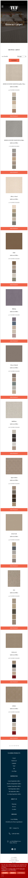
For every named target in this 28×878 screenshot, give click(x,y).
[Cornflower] (14, 160)
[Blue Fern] (14, 385)
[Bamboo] (14, 212)
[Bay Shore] (14, 619)
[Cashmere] (14, 674)
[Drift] (14, 558)
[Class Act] (14, 272)
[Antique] (14, 608)
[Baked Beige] (14, 104)
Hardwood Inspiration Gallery (14, 783)
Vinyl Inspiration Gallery (14, 789)
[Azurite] (14, 325)
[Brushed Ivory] (14, 108)
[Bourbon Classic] (14, 249)
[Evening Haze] (14, 562)
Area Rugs (14, 771)
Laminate (14, 763)
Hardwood (14, 760)
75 (16, 745)
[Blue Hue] (14, 549)
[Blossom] (14, 337)
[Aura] (14, 192)
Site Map (14, 862)
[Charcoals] (14, 437)
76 (18, 745)
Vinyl (14, 766)
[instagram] (15, 849)
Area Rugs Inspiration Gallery (14, 794)
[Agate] (14, 80)
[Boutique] (14, 393)
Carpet (13, 14)
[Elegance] (14, 276)
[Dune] (14, 164)
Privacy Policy (14, 859)
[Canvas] (14, 417)
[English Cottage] (14, 281)
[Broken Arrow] (14, 624)
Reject (13, 872)
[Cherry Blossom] (14, 678)
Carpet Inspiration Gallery (14, 781)
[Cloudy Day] (14, 554)
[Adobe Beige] (14, 586)
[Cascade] (14, 671)
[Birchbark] (14, 333)
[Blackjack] (14, 667)
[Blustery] (14, 389)
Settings (21, 872)
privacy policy (12, 868)
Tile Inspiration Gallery (14, 791)
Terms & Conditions (14, 860)
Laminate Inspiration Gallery (14, 786)
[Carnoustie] (14, 505)
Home (4, 14)
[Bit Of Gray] (14, 156)
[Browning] (14, 501)
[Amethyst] (14, 305)
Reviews (14, 806)
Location (14, 809)
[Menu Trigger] (2, 6)
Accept (5, 872)
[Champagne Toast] (14, 268)
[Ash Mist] (14, 136)
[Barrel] (14, 361)
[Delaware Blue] (14, 224)
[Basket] (14, 381)
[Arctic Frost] (14, 493)
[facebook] (12, 849)
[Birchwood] (14, 647)
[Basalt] (14, 329)
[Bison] (14, 497)
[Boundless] (14, 216)
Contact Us (16, 828)
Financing (14, 804)
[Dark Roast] (14, 441)
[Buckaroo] (14, 112)
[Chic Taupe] (14, 220)
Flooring (8, 14)
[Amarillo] (14, 474)
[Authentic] (14, 530)
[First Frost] (14, 445)
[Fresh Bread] (14, 449)
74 (14, 745)
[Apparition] (14, 613)
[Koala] (14, 168)
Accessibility (14, 857)
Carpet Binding (14, 819)
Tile (14, 768)
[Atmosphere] (14, 100)
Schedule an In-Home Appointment (14, 822)
